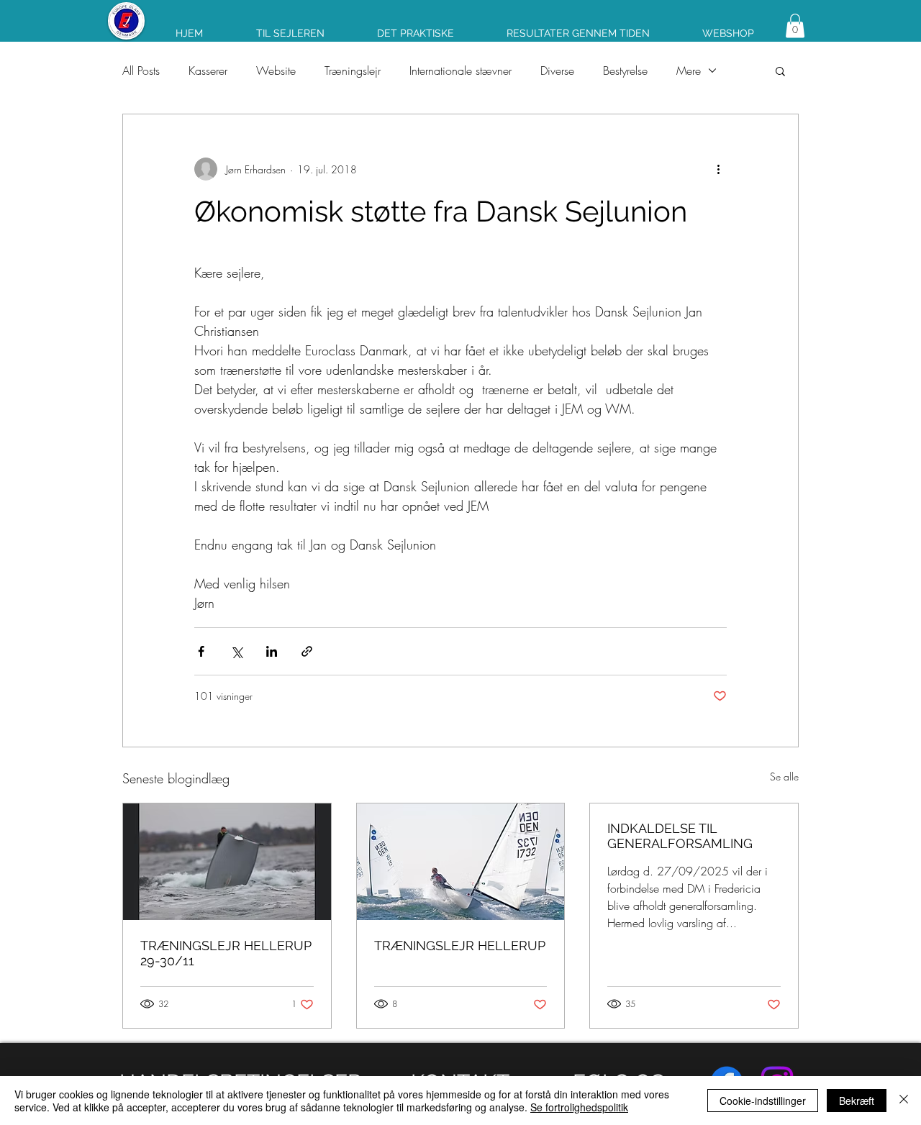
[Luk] (903, 1100)
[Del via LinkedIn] (271, 651)
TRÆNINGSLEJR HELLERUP (459, 945)
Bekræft (856, 1100)
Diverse (557, 70)
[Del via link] (307, 651)
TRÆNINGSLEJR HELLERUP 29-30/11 (226, 953)
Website (276, 70)
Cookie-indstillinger (763, 1100)
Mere (688, 70)
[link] (795, 25)
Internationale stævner (460, 70)
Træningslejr (353, 70)
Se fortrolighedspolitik (579, 1107)
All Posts (141, 70)
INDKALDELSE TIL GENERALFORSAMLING (680, 836)
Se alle (784, 776)
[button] (780, 70)
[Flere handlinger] (718, 169)
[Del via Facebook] (201, 651)
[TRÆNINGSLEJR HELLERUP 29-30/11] (227, 861)
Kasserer (208, 70)
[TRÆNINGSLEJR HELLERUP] (461, 861)
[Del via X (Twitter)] (236, 651)
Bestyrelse (625, 70)
